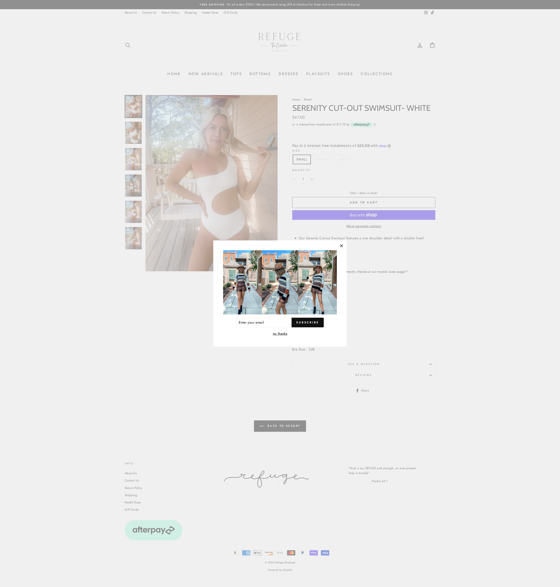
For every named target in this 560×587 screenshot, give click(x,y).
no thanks (280, 333)
